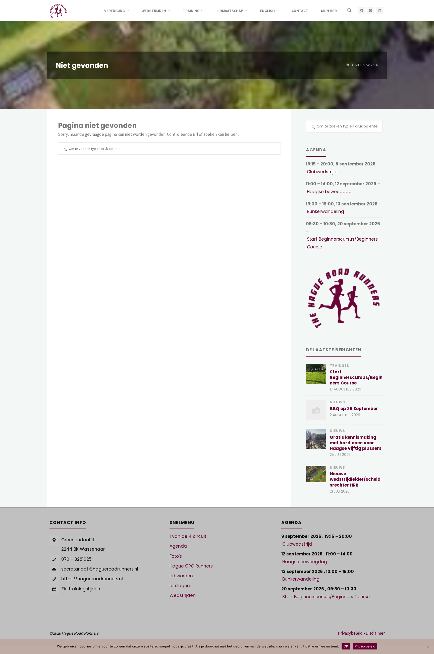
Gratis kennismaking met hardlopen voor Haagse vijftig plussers (356, 442)
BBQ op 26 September (354, 409)
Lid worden (181, 576)
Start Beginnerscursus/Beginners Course (342, 243)
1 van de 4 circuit (188, 536)
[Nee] (427, 646)
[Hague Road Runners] (58, 10)
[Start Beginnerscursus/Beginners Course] (316, 374)
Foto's (176, 556)
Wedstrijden (183, 595)
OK (346, 646)
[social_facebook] (361, 10)
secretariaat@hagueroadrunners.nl (99, 569)
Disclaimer (375, 633)
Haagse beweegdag (329, 192)
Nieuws (337, 402)
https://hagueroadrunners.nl (92, 579)
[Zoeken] (349, 10)
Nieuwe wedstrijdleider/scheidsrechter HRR (355, 479)
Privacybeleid (350, 633)
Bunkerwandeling (325, 211)
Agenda (178, 546)
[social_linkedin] (379, 10)
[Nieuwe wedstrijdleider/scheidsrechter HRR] (316, 474)
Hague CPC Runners (191, 566)
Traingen (340, 365)
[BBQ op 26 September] (316, 410)
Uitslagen (180, 586)
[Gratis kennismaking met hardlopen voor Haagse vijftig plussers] (316, 439)
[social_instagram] (370, 10)
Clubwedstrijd (322, 172)
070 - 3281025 (76, 559)
